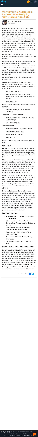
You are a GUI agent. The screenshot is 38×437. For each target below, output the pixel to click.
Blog (22, 435)
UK (32, 264)
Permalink (20, 274)
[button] (6, 431)
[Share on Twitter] (33, 273)
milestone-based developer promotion (21, 252)
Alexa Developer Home (30, 435)
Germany (5, 267)
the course (15, 205)
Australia (21, 267)
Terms (5, 435)
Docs (9, 435)
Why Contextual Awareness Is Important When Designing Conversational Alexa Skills (17, 14)
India (28, 267)
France (15, 267)
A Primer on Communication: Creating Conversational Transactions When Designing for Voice (20, 223)
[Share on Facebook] (30, 273)
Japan (11, 267)
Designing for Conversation (17, 191)
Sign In (30, 2)
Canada (25, 264)
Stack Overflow (16, 435)
